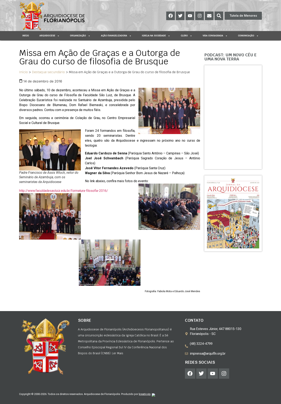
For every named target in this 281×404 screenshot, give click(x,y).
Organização (78, 35)
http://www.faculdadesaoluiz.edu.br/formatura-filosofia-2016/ (63, 191)
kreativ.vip (145, 394)
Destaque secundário (48, 72)
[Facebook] (170, 16)
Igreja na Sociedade (154, 35)
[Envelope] (209, 16)
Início (25, 35)
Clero (184, 35)
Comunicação (246, 35)
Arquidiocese (47, 35)
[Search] (219, 16)
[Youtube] (190, 16)
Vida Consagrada (213, 35)
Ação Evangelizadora (114, 35)
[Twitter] (180, 16)
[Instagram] (199, 16)
